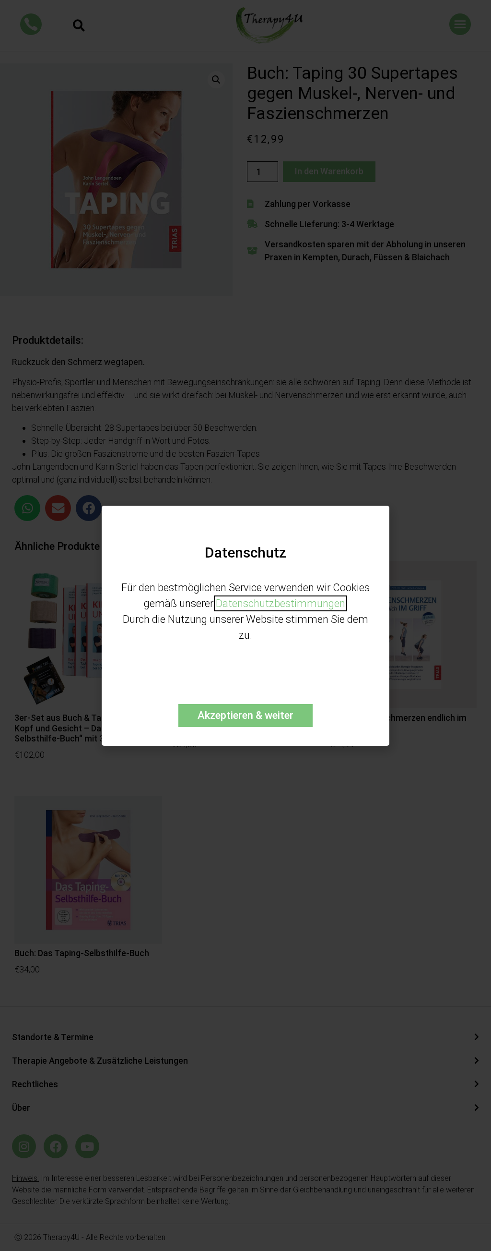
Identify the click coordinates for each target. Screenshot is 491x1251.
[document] (245, 625)
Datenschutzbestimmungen (280, 603)
